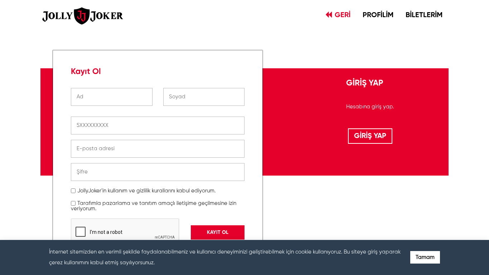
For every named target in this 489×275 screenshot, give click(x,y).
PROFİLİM (378, 15)
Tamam (425, 257)
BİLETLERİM (424, 15)
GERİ (342, 15)
